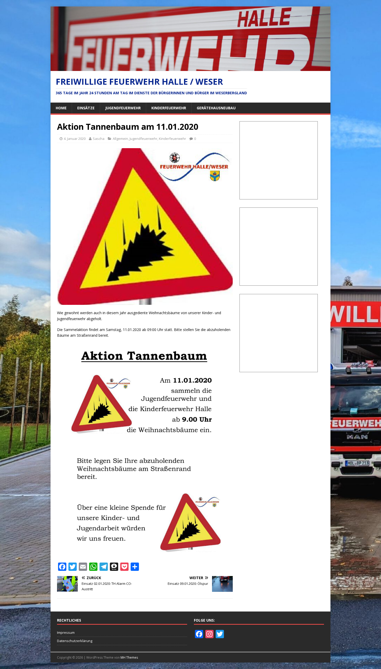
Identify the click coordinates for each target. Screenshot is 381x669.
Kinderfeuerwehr (168, 107)
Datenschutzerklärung (74, 640)
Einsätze (86, 107)
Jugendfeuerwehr (123, 107)
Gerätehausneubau (216, 107)
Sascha (98, 138)
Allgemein (120, 138)
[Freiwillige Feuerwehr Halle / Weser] (190, 68)
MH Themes (129, 657)
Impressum (66, 632)
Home (61, 107)
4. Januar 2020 (75, 138)
